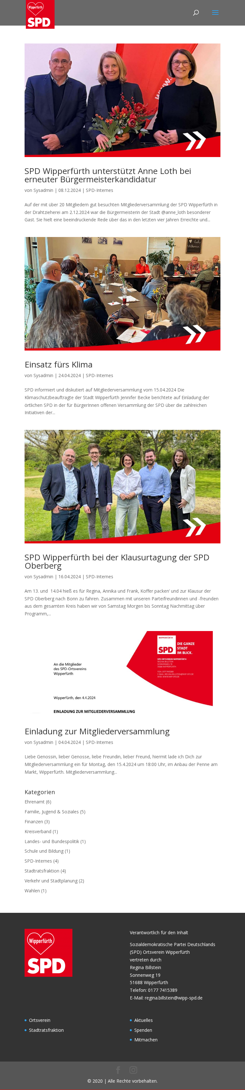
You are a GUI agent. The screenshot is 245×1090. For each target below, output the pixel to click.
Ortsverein (39, 1020)
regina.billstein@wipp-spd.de (174, 998)
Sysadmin (43, 190)
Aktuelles (143, 1020)
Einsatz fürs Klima (59, 364)
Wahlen (32, 891)
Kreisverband (38, 831)
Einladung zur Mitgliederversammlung (97, 731)
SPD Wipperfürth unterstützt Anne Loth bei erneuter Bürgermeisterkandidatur (108, 175)
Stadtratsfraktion (42, 871)
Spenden (143, 1030)
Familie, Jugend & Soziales (52, 812)
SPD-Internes (99, 190)
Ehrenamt (35, 802)
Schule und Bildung (44, 851)
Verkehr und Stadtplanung (51, 881)
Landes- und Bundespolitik (52, 841)
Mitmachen (146, 1040)
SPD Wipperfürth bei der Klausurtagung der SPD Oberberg (117, 561)
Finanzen (34, 821)
